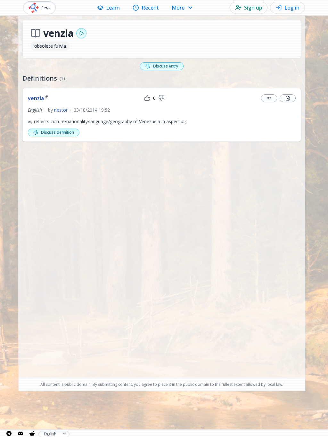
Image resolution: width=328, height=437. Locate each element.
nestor (61, 110)
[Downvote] (161, 98)
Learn (113, 7)
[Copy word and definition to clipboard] (288, 98)
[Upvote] (147, 98)
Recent (150, 7)
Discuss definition (57, 132)
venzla (38, 98)
